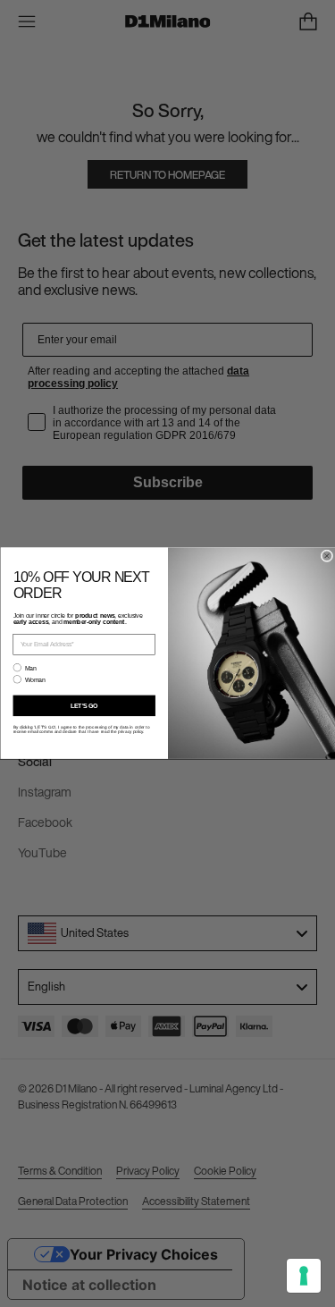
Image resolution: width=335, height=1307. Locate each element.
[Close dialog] (327, 556)
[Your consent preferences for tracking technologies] (304, 1276)
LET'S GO (84, 706)
